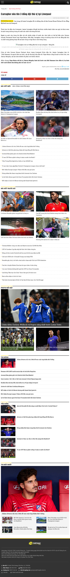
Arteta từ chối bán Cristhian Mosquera (12, 386)
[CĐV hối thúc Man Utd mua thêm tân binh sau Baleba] (17, 226)
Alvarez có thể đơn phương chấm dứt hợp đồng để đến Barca (20, 150)
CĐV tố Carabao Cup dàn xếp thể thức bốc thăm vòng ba (19, 249)
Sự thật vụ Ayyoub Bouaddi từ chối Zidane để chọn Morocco (16, 139)
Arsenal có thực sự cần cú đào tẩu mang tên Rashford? (49, 139)
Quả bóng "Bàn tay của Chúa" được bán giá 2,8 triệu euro (19, 272)
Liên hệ (5, 572)
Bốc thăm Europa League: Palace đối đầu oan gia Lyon (18, 170)
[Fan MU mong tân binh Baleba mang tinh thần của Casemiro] (52, 201)
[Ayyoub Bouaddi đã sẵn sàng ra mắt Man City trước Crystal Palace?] (8, 409)
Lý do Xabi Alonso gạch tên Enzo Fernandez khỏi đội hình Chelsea (22, 177)
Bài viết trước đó (8, 188)
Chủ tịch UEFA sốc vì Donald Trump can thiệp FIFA (17, 257)
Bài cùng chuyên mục (21, 86)
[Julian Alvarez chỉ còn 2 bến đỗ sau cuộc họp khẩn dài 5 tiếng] (8, 363)
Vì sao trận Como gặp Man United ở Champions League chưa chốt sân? (23, 166)
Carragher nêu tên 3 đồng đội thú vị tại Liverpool (26, 13)
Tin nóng (4, 357)
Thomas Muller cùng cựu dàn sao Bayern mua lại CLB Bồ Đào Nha (22, 246)
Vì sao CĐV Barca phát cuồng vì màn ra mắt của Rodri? (18, 157)
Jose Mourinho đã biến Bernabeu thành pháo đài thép (23, 528)
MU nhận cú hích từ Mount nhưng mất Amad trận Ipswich (19, 181)
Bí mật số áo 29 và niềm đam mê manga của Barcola (57, 528)
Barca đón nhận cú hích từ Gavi (11, 276)
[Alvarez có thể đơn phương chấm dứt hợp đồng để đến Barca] (8, 420)
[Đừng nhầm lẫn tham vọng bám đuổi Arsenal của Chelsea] (8, 431)
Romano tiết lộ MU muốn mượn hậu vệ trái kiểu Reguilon (18, 371)
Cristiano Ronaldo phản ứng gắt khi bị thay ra (14, 213)
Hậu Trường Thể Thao (15, 8)
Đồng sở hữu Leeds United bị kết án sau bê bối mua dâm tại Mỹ (21, 253)
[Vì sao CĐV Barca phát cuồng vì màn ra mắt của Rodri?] (8, 453)
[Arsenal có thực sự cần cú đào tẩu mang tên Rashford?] (52, 126)
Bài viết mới (6, 86)
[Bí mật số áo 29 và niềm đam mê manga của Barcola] (41, 529)
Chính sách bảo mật (17, 572)
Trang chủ (4, 8)
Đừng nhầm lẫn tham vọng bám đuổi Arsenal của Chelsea (19, 173)
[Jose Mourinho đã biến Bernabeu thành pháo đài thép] (7, 529)
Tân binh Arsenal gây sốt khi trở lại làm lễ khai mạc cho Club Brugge (22, 280)
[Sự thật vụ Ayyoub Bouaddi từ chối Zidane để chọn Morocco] (17, 126)
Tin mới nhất (6, 465)
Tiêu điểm (4, 404)
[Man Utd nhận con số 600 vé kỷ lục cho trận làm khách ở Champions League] (17, 100)
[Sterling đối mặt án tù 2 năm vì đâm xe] (52, 227)
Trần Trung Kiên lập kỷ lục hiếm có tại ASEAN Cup (17, 161)
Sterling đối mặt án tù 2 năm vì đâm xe (47, 239)
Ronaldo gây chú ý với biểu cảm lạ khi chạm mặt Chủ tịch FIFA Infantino (24, 260)
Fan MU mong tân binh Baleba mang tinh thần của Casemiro (51, 214)
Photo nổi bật (7, 288)
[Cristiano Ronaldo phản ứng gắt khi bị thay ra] (17, 201)
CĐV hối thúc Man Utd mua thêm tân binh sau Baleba (17, 237)
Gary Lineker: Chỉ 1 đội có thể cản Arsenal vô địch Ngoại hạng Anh (21, 379)
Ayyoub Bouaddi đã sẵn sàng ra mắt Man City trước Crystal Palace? (37, 406)
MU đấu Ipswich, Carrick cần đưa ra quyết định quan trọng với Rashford (23, 519)
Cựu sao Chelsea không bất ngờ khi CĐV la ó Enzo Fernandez (20, 269)
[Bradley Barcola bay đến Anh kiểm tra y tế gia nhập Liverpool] (52, 100)
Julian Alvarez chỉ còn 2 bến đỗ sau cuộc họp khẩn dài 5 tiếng (20, 146)
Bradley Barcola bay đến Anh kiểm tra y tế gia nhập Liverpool (51, 113)
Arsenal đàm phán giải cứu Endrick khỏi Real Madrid (18, 154)
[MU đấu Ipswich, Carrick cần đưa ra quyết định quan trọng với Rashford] (7, 520)
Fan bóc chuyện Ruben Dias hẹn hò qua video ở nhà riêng (19, 265)
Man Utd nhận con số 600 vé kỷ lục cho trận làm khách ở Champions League (15, 113)
